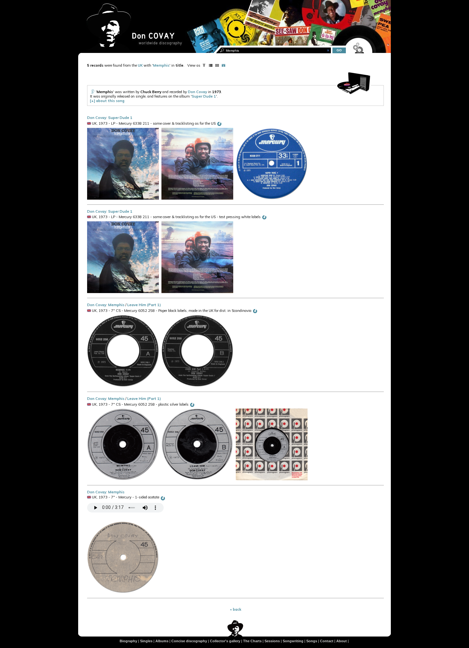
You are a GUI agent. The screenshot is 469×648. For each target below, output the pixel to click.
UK (140, 65)
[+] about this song (107, 101)
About (341, 641)
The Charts (252, 641)
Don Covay (197, 92)
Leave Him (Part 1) (144, 305)
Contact (326, 641)
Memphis (161, 65)
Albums (161, 641)
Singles (146, 641)
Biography (128, 641)
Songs (311, 641)
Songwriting (293, 641)
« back (235, 609)
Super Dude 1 (204, 96)
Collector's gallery (225, 641)
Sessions (272, 641)
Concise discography (189, 641)
